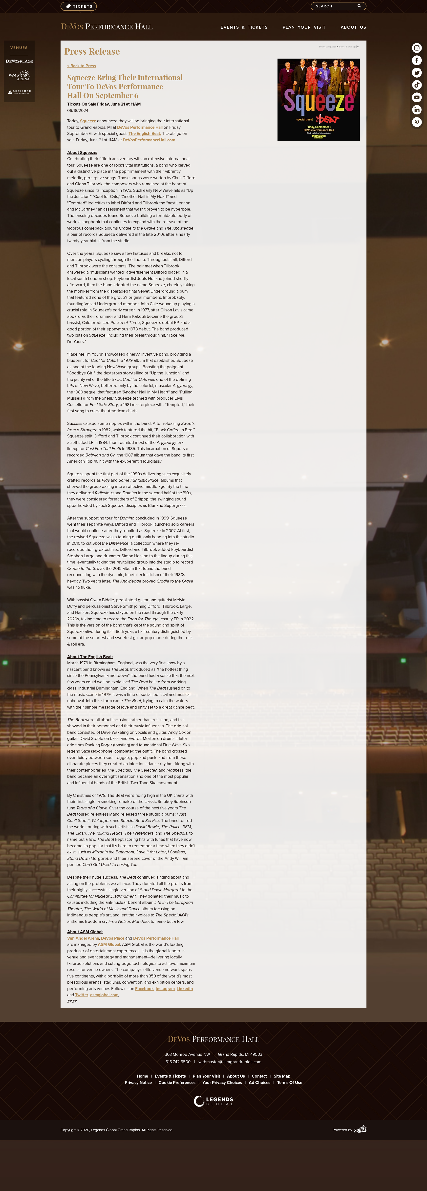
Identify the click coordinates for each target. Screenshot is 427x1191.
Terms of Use (289, 1082)
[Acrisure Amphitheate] (19, 92)
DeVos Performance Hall (140, 127)
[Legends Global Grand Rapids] (107, 26)
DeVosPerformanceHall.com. (149, 140)
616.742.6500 (178, 1062)
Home (142, 1076)
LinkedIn (185, 989)
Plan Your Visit (304, 27)
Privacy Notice (138, 1082)
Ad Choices (259, 1082)
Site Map (282, 1076)
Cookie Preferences (177, 1082)
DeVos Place (112, 938)
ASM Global (109, 944)
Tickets (83, 6)
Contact (259, 1076)
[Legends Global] (213, 1101)
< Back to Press (81, 66)
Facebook (144, 989)
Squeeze (88, 121)
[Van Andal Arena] (19, 75)
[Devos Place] (19, 61)
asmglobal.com (104, 995)
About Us (353, 27)
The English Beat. (144, 133)
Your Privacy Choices (222, 1082)
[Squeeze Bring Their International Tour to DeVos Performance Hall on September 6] (319, 139)
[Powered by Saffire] (360, 1130)
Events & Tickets (244, 27)
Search (361, 6)
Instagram (165, 989)
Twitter (81, 995)
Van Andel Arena (83, 938)
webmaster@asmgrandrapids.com (229, 1062)
